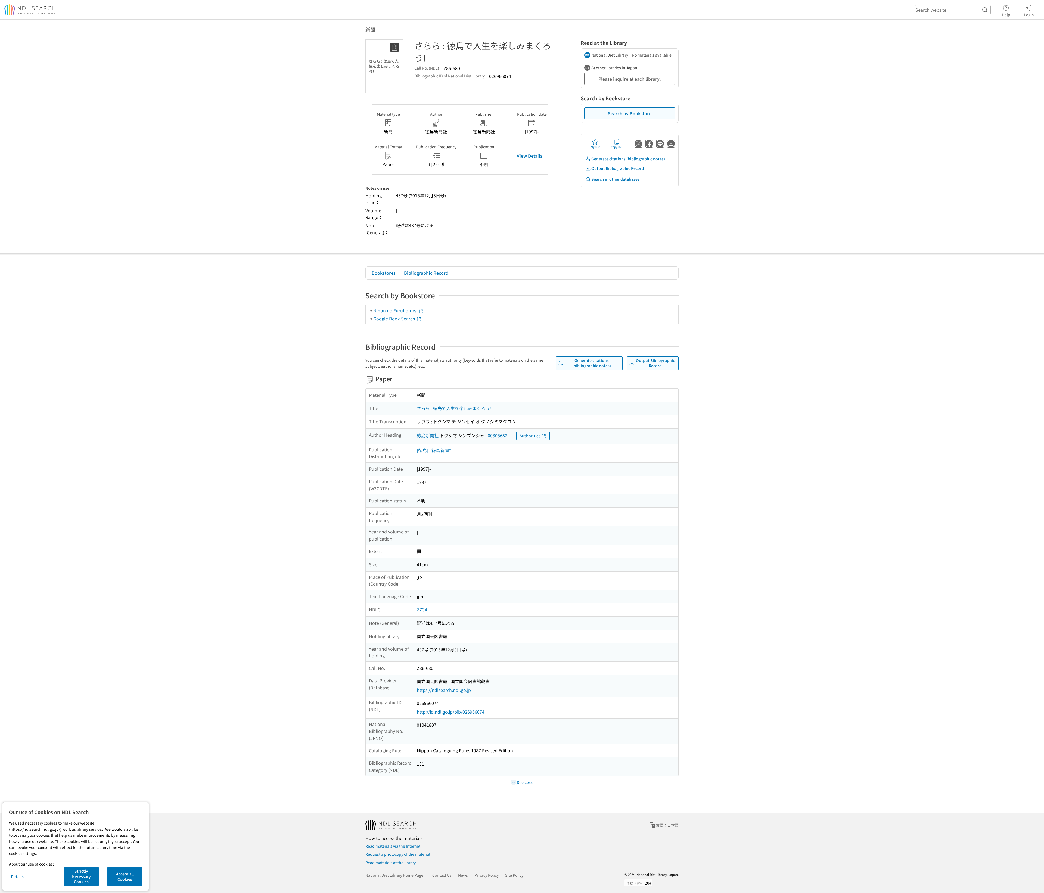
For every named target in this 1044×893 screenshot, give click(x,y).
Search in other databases (615, 179)
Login (1029, 14)
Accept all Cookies (125, 876)
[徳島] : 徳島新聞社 (435, 450)
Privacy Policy (486, 875)
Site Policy (514, 875)
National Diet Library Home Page (394, 875)
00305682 (497, 435)
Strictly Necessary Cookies (81, 876)
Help (1006, 14)
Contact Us (442, 875)
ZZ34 (422, 609)
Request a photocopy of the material (397, 854)
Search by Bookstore (629, 113)
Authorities (530, 435)
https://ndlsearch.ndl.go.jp (444, 690)
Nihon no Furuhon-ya (395, 310)
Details (17, 876)
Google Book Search (394, 318)
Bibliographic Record (426, 273)
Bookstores (384, 273)
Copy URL (617, 147)
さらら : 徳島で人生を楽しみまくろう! (454, 408)
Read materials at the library (390, 862)
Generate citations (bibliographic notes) (628, 158)
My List (595, 147)
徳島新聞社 (428, 435)
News (463, 875)
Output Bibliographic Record (617, 168)
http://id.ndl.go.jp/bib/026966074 (450, 711)
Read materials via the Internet (392, 846)
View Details (529, 155)
